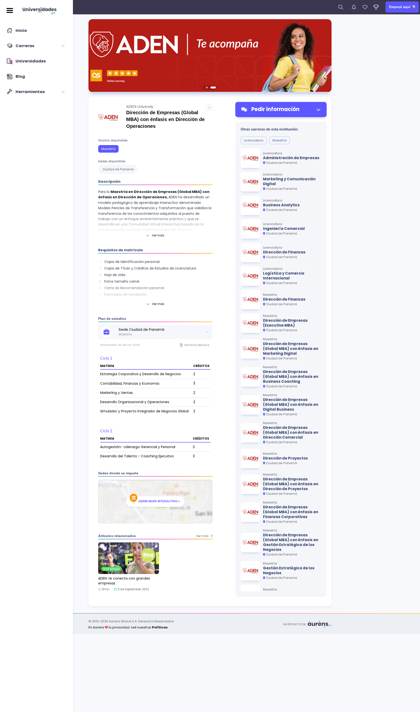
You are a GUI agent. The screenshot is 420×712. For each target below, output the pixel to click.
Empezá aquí (400, 7)
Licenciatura (253, 140)
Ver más (158, 235)
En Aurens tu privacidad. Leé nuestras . (128, 627)
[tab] (207, 87)
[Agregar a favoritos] (209, 107)
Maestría (108, 149)
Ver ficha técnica (196, 345)
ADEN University (139, 106)
